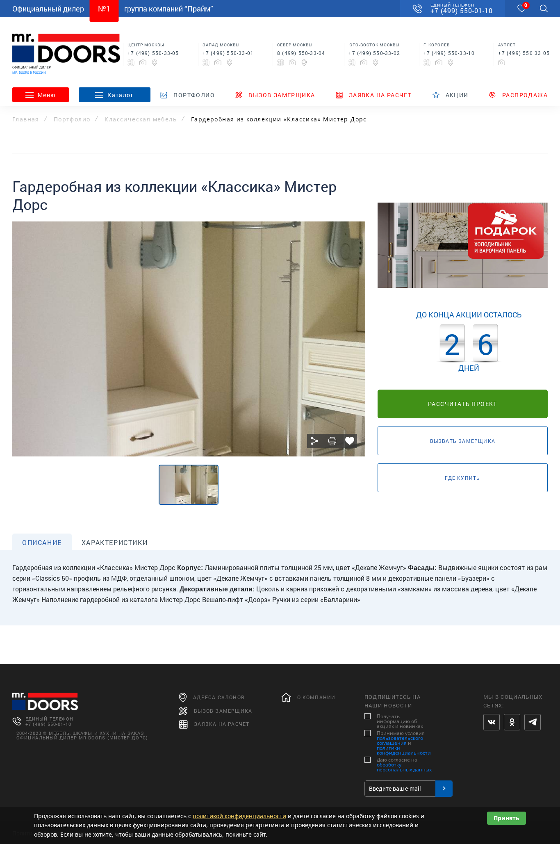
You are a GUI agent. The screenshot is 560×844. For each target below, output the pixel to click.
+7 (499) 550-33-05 (153, 52)
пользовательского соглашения (400, 740)
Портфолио (72, 119)
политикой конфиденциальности (239, 816)
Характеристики (115, 542)
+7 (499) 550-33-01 (228, 52)
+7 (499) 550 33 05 (524, 52)
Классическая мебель (141, 119)
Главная (25, 119)
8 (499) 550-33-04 (301, 52)
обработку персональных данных (404, 767)
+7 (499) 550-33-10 (449, 52)
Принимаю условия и (404, 743)
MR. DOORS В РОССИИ (29, 73)
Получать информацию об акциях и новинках (400, 721)
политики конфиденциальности (404, 750)
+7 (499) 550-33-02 (374, 52)
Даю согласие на (404, 764)
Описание (42, 542)
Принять (506, 818)
